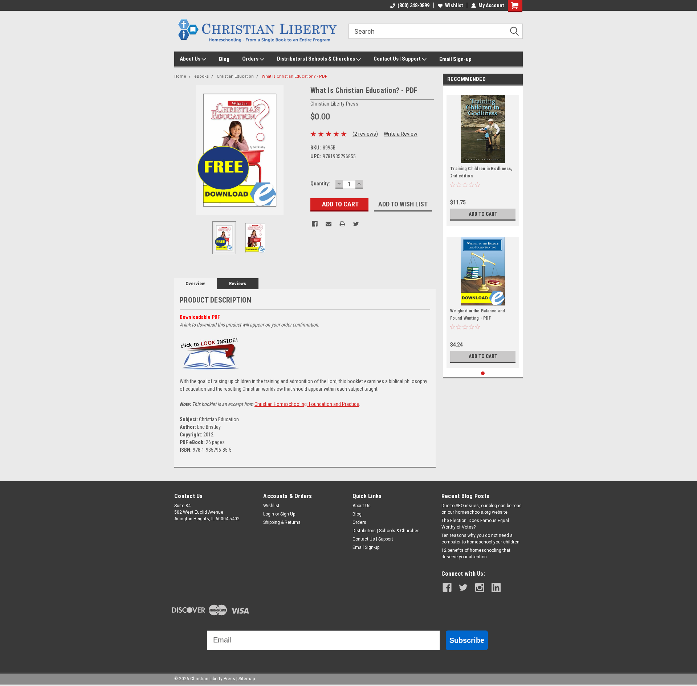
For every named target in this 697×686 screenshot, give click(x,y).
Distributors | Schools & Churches (316, 59)
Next (297, 150)
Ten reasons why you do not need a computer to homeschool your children (480, 539)
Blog (224, 59)
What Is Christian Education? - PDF (294, 76)
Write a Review (400, 134)
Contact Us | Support (398, 59)
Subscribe (466, 640)
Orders (251, 59)
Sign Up (287, 514)
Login (268, 514)
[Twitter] (356, 224)
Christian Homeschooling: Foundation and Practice (306, 404)
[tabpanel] (483, 157)
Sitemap (247, 678)
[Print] (342, 224)
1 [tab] (483, 373)
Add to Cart (483, 214)
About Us (190, 59)
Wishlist (454, 5)
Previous (181, 150)
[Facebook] (315, 224)
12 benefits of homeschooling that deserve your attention (475, 553)
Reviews (237, 283)
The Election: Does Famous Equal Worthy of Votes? (475, 524)
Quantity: (320, 183)
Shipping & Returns (282, 522)
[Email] (328, 224)
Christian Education (235, 76)
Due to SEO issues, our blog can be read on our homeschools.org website (481, 509)
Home (180, 76)
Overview (195, 283)
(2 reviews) (365, 134)
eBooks (201, 76)
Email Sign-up (455, 59)
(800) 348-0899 (413, 5)
